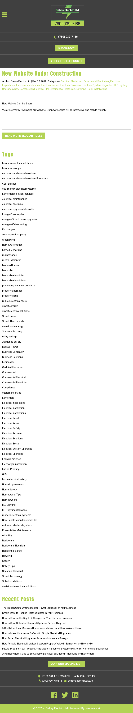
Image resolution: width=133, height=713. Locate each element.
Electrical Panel (10, 418)
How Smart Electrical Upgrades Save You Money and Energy (35, 638)
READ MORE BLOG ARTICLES (23, 135)
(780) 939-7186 (68, 36)
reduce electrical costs (14, 301)
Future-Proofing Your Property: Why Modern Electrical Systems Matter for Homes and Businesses (55, 648)
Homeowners (9, 499)
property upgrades (12, 290)
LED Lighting (9, 504)
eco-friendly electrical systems (19, 188)
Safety (6, 560)
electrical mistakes (12, 204)
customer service (11, 392)
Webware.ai (93, 708)
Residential (8, 540)
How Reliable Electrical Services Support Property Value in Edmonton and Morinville (47, 643)
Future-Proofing (11, 469)
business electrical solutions (17, 163)
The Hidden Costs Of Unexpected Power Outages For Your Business (39, 607)
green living (8, 239)
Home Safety (9, 489)
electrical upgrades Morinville (18, 209)
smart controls (10, 306)
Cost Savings (9, 183)
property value (10, 295)
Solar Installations (97, 89)
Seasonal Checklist (12, 571)
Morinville (7, 270)
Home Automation (12, 244)
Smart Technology (12, 576)
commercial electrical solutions (19, 173)
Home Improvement (13, 484)
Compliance (8, 387)
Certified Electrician (71, 81)
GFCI (4, 474)
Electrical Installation (13, 408)
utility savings (9, 336)
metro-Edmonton (11, 260)
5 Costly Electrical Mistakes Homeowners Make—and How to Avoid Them (42, 628)
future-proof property (14, 234)
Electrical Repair (50, 85)
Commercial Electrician (96, 81)
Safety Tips (8, 566)
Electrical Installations (28, 85)
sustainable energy (12, 326)
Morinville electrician (13, 275)
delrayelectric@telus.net (81, 680)
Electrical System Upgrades (98, 85)
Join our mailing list (66, 663)
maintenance (9, 255)
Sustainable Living (12, 331)
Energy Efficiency (11, 459)
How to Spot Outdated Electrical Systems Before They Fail (33, 623)
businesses (8, 362)
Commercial (9, 372)
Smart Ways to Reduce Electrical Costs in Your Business (32, 613)
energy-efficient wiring (14, 224)
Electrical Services (12, 433)
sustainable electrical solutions (19, 586)
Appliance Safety (11, 341)
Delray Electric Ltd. (57, 708)
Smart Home (9, 316)
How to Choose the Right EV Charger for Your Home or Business (37, 618)
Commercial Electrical (14, 377)
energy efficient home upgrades (19, 219)
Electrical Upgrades (12, 453)
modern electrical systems (16, 515)
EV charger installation (14, 464)
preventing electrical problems (18, 285)
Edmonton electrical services (18, 193)
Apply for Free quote (66, 61)
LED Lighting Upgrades (14, 510)
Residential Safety (12, 550)
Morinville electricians (14, 280)
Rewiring (81, 89)
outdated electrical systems (17, 525)
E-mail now (66, 47)
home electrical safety (14, 479)
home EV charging (12, 250)
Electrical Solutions (70, 85)
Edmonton (8, 397)
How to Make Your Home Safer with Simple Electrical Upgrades (36, 633)
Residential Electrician (63, 89)
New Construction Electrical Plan (32, 89)
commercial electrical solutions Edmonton (25, 178)
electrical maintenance (14, 199)
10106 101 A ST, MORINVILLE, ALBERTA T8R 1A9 (68, 676)
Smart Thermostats (13, 321)
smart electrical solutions (16, 311)
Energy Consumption (13, 214)
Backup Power (10, 346)
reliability (7, 535)
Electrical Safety (11, 428)
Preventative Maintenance (16, 530)
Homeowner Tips (11, 494)
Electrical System (11, 443)
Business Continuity (13, 351)
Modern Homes (10, 265)
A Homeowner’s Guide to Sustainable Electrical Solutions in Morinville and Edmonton (48, 653)
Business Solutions (12, 357)
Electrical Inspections (13, 402)
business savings (11, 168)
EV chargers (8, 229)
